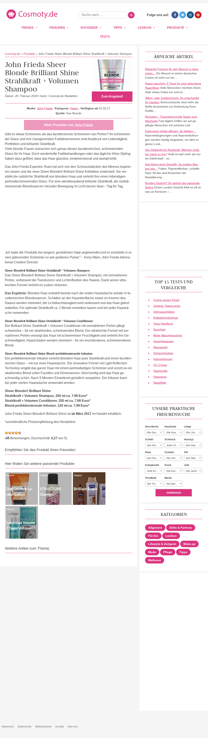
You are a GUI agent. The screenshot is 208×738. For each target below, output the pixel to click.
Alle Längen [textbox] (192, 432)
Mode (152, 552)
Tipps (117, 27)
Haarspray (160, 376)
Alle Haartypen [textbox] (194, 445)
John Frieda (44, 108)
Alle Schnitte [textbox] (154, 445)
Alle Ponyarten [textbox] (155, 458)
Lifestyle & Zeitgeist (162, 544)
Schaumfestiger (163, 353)
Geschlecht (151, 426)
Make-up (189, 544)
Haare (74, 108)
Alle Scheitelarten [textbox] (174, 458)
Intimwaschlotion (164, 311)
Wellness (154, 560)
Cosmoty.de (12, 53)
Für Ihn (153, 535)
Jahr (186, 465)
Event (168, 465)
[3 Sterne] (13, 432)
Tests (105, 36)
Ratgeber (89, 27)
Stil (186, 452)
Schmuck (170, 439)
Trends (27, 27)
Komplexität (152, 465)
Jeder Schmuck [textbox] (174, 445)
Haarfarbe (170, 426)
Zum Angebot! (112, 96)
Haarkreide (160, 370)
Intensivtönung (162, 359)
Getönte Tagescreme (166, 306)
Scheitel (169, 452)
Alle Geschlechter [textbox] (155, 432)
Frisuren (57, 27)
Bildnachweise (43, 726)
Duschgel (159, 329)
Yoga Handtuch (163, 323)
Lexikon (144, 27)
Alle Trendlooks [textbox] (155, 483)
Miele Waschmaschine (167, 335)
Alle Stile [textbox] (191, 458)
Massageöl (160, 347)
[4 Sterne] (16, 432)
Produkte (175, 27)
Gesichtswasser (163, 341)
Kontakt (59, 726)
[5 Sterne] (19, 432)
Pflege (167, 552)
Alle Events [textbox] (172, 471)
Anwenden (173, 492)
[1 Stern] (6, 432)
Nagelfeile (159, 382)
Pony (148, 452)
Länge (187, 426)
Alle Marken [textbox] (173, 483)
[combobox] (154, 432)
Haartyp (188, 439)
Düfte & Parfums (180, 527)
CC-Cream (160, 365)
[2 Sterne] (9, 432)
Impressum (8, 726)
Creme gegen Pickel (166, 300)
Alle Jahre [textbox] (191, 471)
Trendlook (150, 478)
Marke (168, 478)
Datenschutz (24, 726)
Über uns (73, 726)
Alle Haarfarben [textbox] (174, 432)
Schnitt (149, 439)
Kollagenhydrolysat (165, 317)
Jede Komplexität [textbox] (155, 471)
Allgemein (155, 527)
